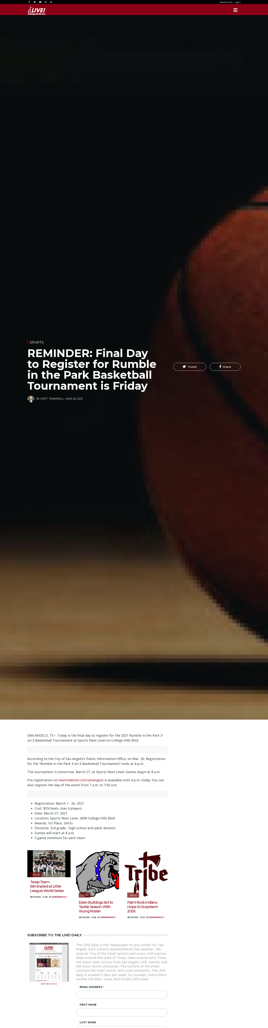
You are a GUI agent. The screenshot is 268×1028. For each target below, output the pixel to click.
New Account (226, 2)
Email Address (91, 987)
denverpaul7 (59, 896)
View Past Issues (49, 983)
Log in (238, 2)
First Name (88, 1004)
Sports (37, 342)
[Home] (36, 10)
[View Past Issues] (49, 962)
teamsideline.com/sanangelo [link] (81, 780)
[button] (189, 367)
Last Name (88, 1022)
